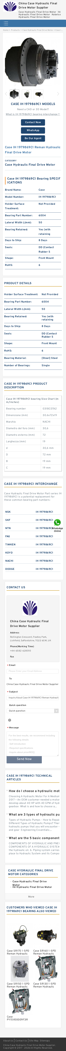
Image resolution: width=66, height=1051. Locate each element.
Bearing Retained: (16, 229)
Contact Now (33, 122)
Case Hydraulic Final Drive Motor (37, 30)
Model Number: (14, 197)
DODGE (10, 569)
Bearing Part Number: (19, 215)
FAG (7, 536)
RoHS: (9, 265)
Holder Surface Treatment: (14, 206)
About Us (8, 1040)
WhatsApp (33, 130)
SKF (7, 520)
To (10, 678)
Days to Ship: (13, 240)
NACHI (9, 561)
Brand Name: (13, 190)
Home (5, 30)
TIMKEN (10, 544)
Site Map (33, 1040)
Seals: (9, 247)
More (31, 896)
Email (11, 665)
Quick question (17, 705)
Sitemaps (45, 1040)
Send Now (24, 759)
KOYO (9, 552)
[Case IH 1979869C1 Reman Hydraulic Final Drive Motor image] (33, 64)
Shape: (9, 258)
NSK (8, 512)
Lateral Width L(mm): (18, 222)
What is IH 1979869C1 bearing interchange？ (33, 114)
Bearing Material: (15, 358)
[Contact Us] (58, 525)
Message (13, 727)
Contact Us (21, 1040)
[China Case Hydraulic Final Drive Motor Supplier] (10, 6)
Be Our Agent (33, 138)
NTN (8, 528)
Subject (12, 692)
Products (15, 30)
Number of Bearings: (17, 365)
